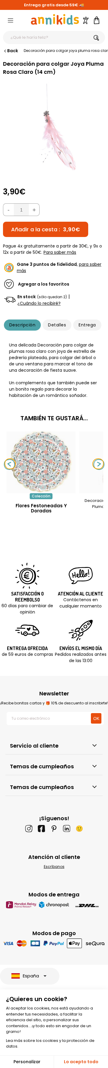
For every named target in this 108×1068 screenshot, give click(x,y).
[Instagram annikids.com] (29, 828)
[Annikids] (55, 19)
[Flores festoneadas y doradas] (41, 490)
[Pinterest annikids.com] (54, 828)
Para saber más (60, 252)
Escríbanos (54, 866)
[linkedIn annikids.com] (66, 828)
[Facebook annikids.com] (41, 828)
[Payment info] (54, 943)
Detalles (57, 325)
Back (12, 51)
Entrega (87, 325)
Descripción (22, 325)
